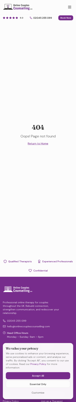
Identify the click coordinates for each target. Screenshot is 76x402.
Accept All (38, 375)
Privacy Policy (38, 364)
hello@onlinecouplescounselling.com (28, 326)
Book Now (65, 17)
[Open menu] (69, 7)
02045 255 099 (16, 320)
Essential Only (38, 384)
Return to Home (38, 143)
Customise (38, 392)
